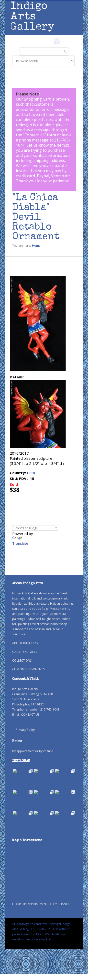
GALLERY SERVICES (24, 652)
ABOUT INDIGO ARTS (26, 643)
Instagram (56, 41)
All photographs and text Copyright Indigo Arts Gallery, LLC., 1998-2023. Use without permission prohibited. (41, 929)
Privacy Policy (25, 729)
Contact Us (34, 135)
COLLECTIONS (22, 660)
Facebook (50, 41)
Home (36, 246)
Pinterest (64, 41)
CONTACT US (30, 714)
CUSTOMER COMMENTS (28, 669)
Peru (31, 472)
